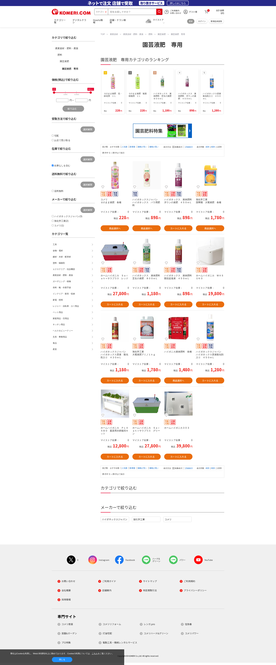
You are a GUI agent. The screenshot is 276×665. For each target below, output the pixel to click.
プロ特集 (66, 642)
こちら (95, 653)
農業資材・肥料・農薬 (66, 48)
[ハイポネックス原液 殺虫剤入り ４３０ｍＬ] (115, 327)
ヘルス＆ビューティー (63, 330)
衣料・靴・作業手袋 (62, 287)
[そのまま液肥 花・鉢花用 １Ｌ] (115, 175)
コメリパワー (192, 633)
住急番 (188, 624)
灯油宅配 (107, 633)
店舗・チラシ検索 (118, 21)
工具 (55, 244)
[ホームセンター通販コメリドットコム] (71, 13)
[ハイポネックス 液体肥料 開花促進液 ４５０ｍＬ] (178, 251)
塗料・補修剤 (59, 263)
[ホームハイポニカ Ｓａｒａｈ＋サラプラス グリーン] (146, 403)
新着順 (133, 147)
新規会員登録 (216, 21)
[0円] (54, 92)
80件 (213, 147)
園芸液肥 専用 (70, 69)
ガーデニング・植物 (62, 281)
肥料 (59, 55)
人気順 (125, 147)
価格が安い (143, 147)
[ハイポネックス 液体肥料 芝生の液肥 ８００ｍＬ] (146, 251)
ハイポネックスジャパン (114, 519)
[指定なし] (91, 92)
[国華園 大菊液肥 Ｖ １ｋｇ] (210, 175)
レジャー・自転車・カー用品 (66, 306)
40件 (207, 147)
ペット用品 (58, 312)
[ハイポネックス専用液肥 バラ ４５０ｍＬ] (146, 175)
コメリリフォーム (112, 624)
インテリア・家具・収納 (64, 294)
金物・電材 (58, 250)
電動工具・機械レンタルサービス (120, 642)
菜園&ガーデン (69, 633)
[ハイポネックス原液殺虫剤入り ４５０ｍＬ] (210, 327)
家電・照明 (58, 300)
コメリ (168, 519)
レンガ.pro (149, 624)
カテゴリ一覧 (60, 21)
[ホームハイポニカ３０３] (178, 403)
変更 (191, 21)
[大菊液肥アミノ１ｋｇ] (146, 327)
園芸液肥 (64, 61)
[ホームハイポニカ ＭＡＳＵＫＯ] (210, 251)
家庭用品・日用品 (61, 318)
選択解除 (87, 129)
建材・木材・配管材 (62, 257)
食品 (55, 343)
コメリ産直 (67, 624)
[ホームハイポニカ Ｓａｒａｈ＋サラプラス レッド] (115, 251)
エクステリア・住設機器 (64, 269)
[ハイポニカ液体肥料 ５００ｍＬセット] (178, 327)
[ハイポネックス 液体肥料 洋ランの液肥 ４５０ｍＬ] (178, 175)
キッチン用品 (59, 324)
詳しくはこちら (178, 3)
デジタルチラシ (79, 21)
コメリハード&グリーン (156, 633)
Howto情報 (98, 21)
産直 (55, 349)
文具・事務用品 (60, 337)
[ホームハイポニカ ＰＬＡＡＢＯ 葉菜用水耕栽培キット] (115, 403)
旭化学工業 (139, 519)
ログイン (202, 21)
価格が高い (154, 147)
